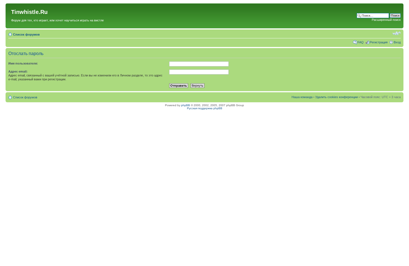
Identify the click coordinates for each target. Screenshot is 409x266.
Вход (397, 42)
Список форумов (26, 34)
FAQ (361, 42)
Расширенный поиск (386, 19)
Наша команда (302, 97)
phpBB (185, 105)
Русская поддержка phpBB (204, 108)
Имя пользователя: (23, 63)
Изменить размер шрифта (397, 33)
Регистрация (379, 42)
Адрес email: (18, 71)
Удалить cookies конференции (336, 97)
